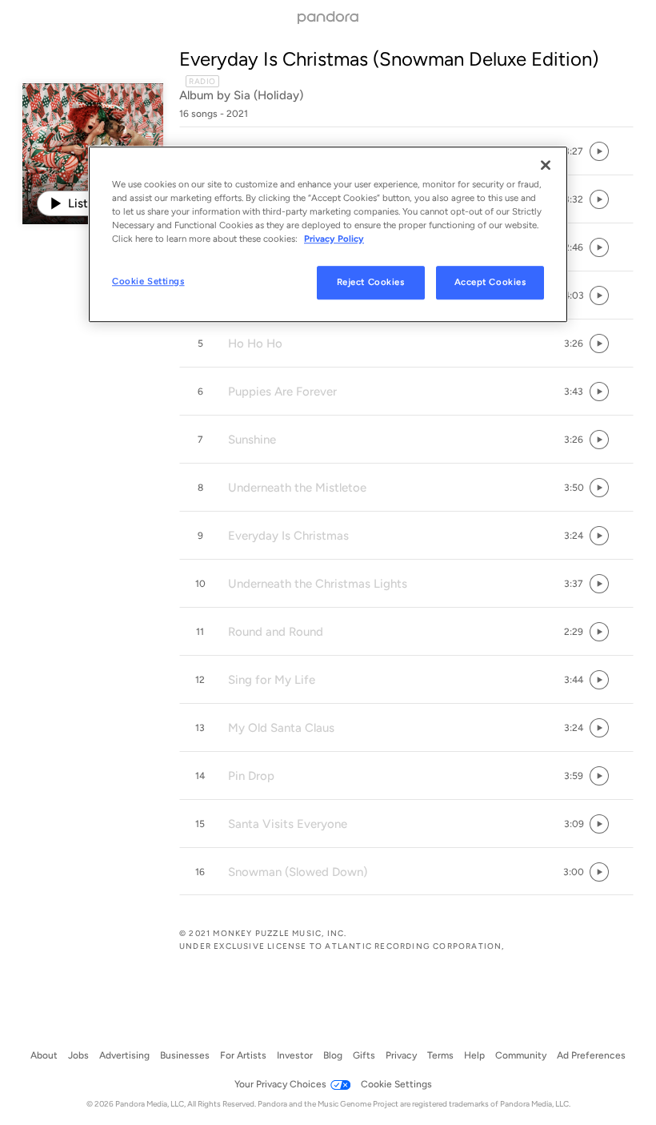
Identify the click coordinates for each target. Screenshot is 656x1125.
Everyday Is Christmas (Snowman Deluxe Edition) (388, 58)
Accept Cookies (490, 281)
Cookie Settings (148, 281)
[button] (574, 151)
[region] (328, 234)
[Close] (545, 165)
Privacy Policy (334, 238)
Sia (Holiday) (268, 95)
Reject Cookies (371, 281)
